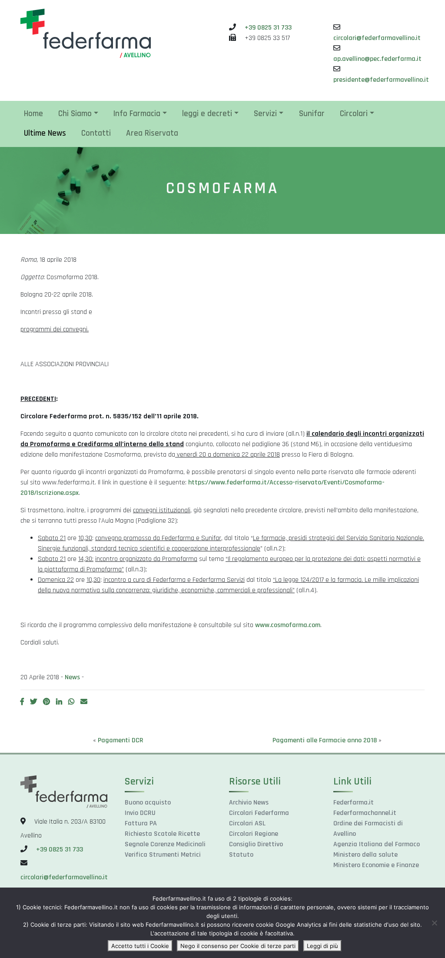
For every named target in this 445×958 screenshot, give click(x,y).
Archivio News (249, 802)
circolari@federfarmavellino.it (377, 38)
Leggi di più (322, 945)
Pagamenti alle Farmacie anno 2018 (324, 740)
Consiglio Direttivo (256, 844)
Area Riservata (152, 133)
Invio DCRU (140, 813)
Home (33, 113)
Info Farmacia (136, 113)
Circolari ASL (247, 823)
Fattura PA (141, 823)
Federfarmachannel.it (364, 813)
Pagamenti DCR (120, 740)
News (72, 677)
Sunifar (312, 113)
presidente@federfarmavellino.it (381, 79)
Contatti (96, 133)
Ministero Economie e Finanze (376, 865)
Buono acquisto (148, 802)
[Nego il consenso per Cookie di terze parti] (434, 922)
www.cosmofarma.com (287, 625)
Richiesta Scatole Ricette (162, 833)
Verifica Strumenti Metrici (163, 854)
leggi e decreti (207, 113)
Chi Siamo (75, 113)
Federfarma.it (353, 802)
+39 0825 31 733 (268, 27)
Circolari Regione (253, 833)
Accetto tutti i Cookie (140, 945)
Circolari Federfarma (259, 813)
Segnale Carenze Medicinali (165, 844)
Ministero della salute (365, 854)
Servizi (265, 113)
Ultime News (45, 133)
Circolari (354, 113)
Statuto (241, 854)
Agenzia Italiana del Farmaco (376, 844)
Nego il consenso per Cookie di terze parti (238, 945)
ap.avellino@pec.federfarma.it (377, 58)
